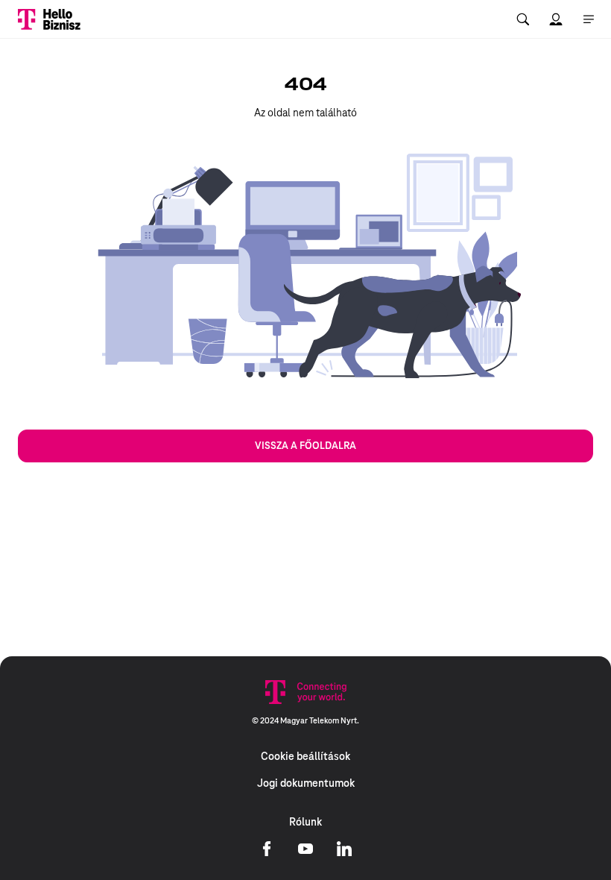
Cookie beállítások (305, 756)
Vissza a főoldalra (305, 445)
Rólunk (305, 822)
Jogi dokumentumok (306, 783)
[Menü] (588, 19)
